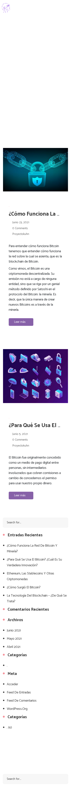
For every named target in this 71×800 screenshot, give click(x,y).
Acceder (12, 684)
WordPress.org (17, 709)
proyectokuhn (20, 234)
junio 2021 (14, 630)
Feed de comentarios (22, 701)
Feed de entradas (19, 692)
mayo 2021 (14, 639)
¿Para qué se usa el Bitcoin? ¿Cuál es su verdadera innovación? (34, 562)
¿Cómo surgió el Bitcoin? (24, 587)
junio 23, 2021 (20, 222)
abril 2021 (13, 647)
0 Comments (20, 228)
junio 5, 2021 (20, 434)
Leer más (20, 321)
